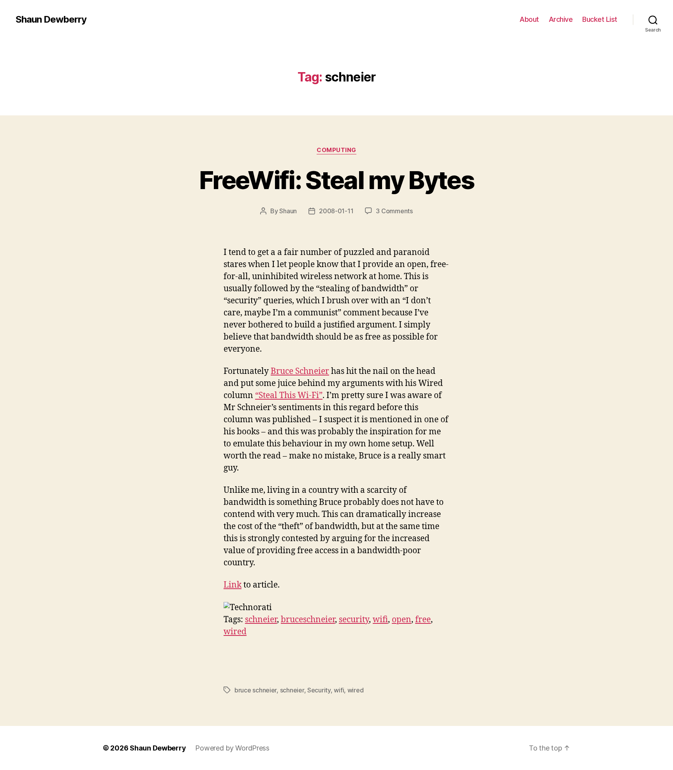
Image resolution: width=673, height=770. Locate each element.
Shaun (288, 211)
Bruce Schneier (300, 371)
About (529, 19)
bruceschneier (308, 619)
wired (235, 632)
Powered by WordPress (232, 748)
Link (232, 585)
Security (319, 690)
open (401, 619)
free (423, 619)
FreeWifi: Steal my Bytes (336, 180)
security (354, 619)
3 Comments (394, 211)
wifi (380, 619)
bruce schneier (255, 690)
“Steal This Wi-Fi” (288, 395)
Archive (561, 19)
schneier (261, 619)
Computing (336, 150)
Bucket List (599, 19)
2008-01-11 (336, 211)
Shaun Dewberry (51, 19)
